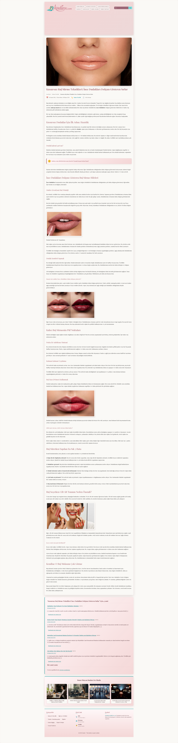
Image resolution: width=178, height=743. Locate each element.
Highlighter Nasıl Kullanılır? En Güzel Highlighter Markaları (63, 606)
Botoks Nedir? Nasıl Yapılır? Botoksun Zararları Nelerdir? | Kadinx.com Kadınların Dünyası (70, 619)
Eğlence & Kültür (62, 716)
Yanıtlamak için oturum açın (54, 614)
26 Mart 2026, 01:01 (51, 621)
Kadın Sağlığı (86, 9)
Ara (130, 7)
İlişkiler (78, 9)
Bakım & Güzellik (51, 716)
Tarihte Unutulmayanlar (53, 719)
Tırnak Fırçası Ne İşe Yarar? (81, 161)
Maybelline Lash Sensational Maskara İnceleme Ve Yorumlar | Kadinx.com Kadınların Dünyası (71, 635)
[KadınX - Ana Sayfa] (59, 8)
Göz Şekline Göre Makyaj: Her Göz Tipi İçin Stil (59, 651)
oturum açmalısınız (64, 670)
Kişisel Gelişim (95, 9)
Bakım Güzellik (80, 6)
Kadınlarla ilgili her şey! (110, 715)
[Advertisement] (89, 23)
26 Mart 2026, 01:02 (51, 637)
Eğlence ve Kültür (91, 6)
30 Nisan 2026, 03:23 (51, 653)
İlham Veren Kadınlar (103, 6)
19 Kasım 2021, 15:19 (51, 608)
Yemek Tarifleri (105, 9)
